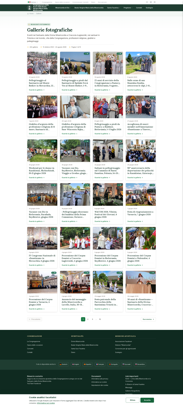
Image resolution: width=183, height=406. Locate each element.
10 (100, 319)
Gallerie (38, 13)
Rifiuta (132, 400)
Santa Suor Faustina (78, 348)
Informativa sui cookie (99, 382)
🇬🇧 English (75, 364)
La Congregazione (33, 341)
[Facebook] (151, 2)
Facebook (37, 383)
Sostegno (118, 352)
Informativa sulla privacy (100, 379)
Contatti (29, 352)
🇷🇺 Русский (126, 364)
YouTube (30, 383)
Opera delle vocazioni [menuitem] (62, 2)
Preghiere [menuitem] (127, 8)
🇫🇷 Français (100, 364)
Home (31, 13)
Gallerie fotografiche (132, 391)
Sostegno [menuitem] (149, 8)
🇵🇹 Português (113, 364)
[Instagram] (154, 2)
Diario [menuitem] (93, 2)
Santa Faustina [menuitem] (113, 8)
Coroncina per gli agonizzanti (125, 348)
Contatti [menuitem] (139, 8)
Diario (73, 352)
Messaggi (128, 387)
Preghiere (128, 394)
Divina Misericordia (77, 341)
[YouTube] (147, 2)
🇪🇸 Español (87, 364)
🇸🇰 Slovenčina (140, 364)
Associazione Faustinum (123, 341)
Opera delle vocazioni (35, 345)
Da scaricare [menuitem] (102, 2)
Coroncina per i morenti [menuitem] (80, 2)
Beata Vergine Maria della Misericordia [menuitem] (89, 8)
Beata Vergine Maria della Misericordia (84, 345)
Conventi (30, 348)
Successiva (147, 319)
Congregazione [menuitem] (47, 2)
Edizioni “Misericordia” (123, 345)
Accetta (147, 400)
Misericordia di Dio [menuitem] (62, 8)
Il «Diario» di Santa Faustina (134, 384)
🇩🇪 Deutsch (63, 364)
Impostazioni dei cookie (100, 385)
